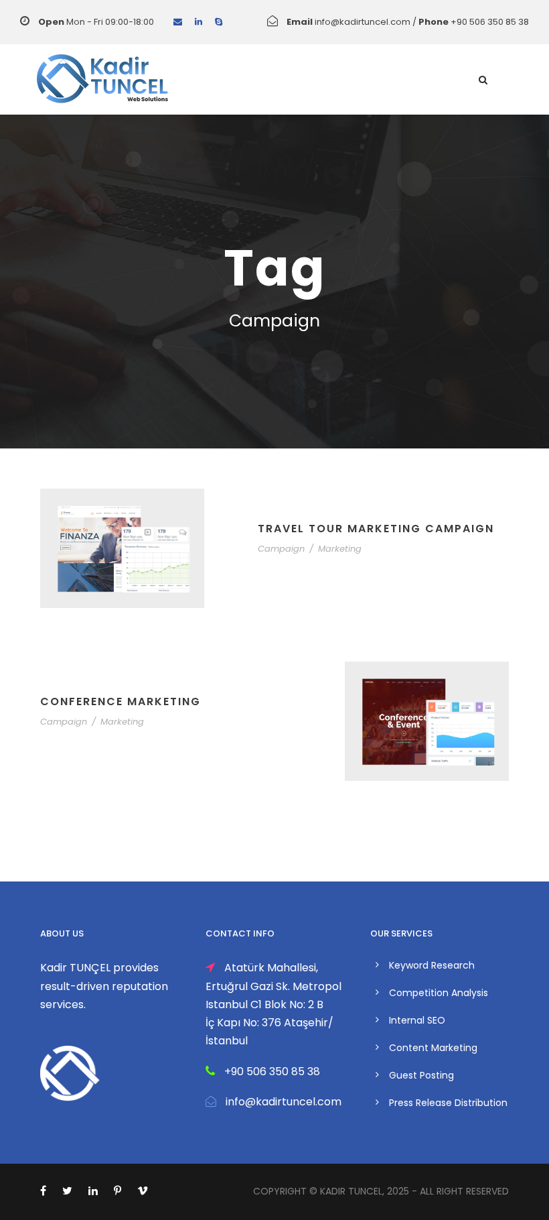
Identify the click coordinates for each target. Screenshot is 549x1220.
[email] (177, 21)
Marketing (340, 548)
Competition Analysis (438, 992)
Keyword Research (432, 965)
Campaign (281, 548)
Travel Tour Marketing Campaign (376, 528)
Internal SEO (417, 1020)
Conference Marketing (120, 701)
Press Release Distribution (448, 1102)
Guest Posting (421, 1075)
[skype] (218, 21)
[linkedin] (198, 21)
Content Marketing (433, 1047)
